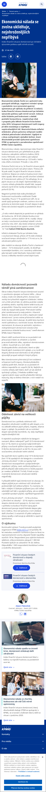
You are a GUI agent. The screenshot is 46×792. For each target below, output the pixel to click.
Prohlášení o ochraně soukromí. (29, 771)
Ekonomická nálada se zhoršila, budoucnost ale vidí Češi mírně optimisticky (18, 701)
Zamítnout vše (23, 782)
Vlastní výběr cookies (23, 776)
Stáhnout (23, 567)
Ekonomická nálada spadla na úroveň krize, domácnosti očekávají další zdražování (21, 651)
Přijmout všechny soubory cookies (23, 788)
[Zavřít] (42, 757)
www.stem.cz (22, 530)
